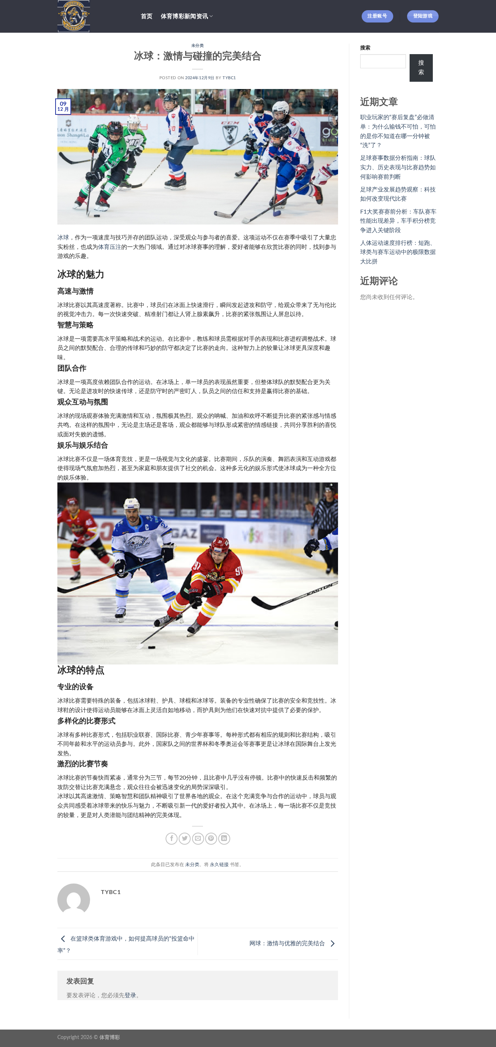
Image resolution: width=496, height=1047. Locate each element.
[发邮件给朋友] (198, 839)
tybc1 (229, 78)
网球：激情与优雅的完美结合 (287, 943)
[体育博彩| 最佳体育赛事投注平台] (93, 16)
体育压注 (109, 247)
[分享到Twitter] (185, 839)
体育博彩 (109, 1037)
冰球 (63, 237)
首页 (147, 16)
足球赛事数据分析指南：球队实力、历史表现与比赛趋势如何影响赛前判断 (398, 167)
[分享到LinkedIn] (224, 839)
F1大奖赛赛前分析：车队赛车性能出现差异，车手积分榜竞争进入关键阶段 (398, 221)
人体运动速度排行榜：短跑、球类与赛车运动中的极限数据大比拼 (398, 252)
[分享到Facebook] (172, 839)
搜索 (365, 47)
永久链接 (219, 864)
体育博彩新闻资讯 (184, 16)
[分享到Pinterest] (211, 839)
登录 (130, 995)
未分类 (197, 46)
